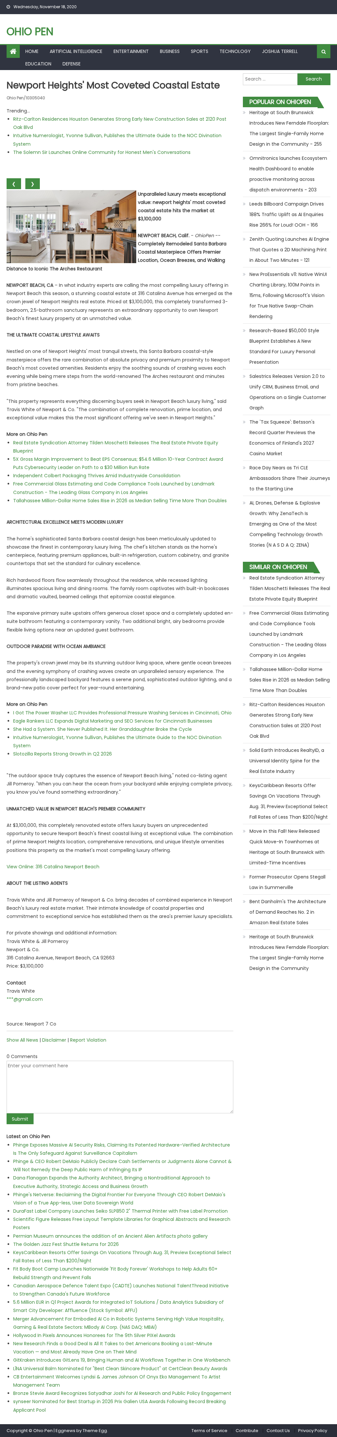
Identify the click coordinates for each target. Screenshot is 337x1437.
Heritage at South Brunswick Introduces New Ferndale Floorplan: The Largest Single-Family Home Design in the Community (289, 952)
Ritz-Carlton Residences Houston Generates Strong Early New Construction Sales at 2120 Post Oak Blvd (287, 720)
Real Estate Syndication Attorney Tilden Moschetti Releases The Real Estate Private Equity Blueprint (289, 588)
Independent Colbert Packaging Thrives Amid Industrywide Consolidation (96, 475)
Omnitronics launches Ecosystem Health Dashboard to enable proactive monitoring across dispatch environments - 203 (288, 174)
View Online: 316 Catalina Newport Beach (53, 866)
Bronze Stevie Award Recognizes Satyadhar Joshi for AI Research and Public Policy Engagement (122, 1393)
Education (38, 64)
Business (170, 51)
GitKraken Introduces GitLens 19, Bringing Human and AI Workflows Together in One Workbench (121, 1360)
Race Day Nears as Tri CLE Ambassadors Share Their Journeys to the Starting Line (289, 478)
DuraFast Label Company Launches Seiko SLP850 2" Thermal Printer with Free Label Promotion (120, 1211)
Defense (72, 64)
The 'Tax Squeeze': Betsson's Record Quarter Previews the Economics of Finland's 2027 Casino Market (282, 438)
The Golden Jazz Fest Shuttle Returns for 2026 (66, 1244)
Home (32, 51)
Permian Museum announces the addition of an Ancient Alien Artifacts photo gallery (110, 1236)
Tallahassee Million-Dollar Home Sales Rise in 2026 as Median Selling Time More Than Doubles (120, 500)
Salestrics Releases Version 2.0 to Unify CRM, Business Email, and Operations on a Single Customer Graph (287, 392)
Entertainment (131, 51)
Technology (235, 51)
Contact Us (278, 1430)
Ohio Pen (30, 31)
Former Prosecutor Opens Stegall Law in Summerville (287, 882)
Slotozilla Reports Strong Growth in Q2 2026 (62, 754)
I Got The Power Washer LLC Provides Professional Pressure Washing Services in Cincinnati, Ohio (122, 712)
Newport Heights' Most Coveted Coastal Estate (113, 85)
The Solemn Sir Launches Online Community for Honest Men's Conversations (102, 152)
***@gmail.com (25, 999)
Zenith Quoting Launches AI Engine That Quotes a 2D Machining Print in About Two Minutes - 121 (289, 249)
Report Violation (88, 1040)
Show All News (22, 1040)
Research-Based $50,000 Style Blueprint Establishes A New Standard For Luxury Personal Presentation (284, 346)
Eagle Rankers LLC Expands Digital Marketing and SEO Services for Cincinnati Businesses (112, 721)
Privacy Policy (312, 1430)
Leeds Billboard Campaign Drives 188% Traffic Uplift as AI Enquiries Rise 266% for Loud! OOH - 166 (286, 214)
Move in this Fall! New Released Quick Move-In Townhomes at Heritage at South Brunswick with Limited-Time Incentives (286, 847)
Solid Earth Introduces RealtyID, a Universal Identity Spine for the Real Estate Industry (286, 761)
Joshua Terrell (280, 51)
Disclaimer (54, 1040)
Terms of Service (209, 1430)
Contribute (247, 1430)
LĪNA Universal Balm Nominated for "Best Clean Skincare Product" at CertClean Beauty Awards (120, 1368)
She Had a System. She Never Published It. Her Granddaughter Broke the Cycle (102, 729)
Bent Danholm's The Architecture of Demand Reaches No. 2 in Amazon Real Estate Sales (287, 912)
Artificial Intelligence (76, 51)
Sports (199, 51)
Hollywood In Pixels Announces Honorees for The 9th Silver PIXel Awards (94, 1335)
